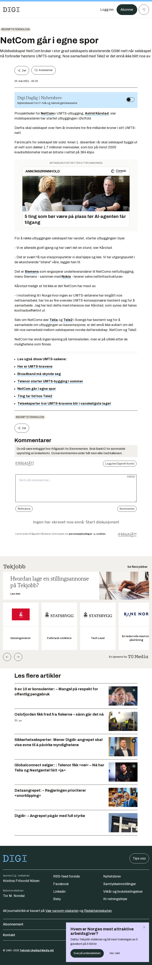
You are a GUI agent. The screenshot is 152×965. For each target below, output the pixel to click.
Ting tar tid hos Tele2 (34, 396)
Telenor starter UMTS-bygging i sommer (50, 381)
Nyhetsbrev (112, 876)
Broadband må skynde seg (39, 374)
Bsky (57, 899)
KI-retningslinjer (115, 899)
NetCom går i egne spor (36, 389)
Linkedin (59, 891)
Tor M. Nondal (14, 896)
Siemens (32, 271)
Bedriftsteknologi (15, 29)
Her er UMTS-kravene (34, 366)
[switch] (130, 99)
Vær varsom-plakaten (62, 911)
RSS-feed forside (66, 876)
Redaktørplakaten (98, 911)
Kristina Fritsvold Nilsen (21, 881)
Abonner (126, 9)
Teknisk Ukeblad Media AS (37, 950)
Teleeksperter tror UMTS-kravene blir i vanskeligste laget (64, 403)
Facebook (61, 884)
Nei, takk (115, 953)
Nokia (66, 276)
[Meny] (144, 9)
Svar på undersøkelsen (87, 953)
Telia (53, 320)
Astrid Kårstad (97, 113)
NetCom (47, 113)
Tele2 (68, 320)
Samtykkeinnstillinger (119, 884)
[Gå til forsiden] (11, 10)
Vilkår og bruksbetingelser (123, 891)
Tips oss (139, 858)
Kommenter (46, 70)
